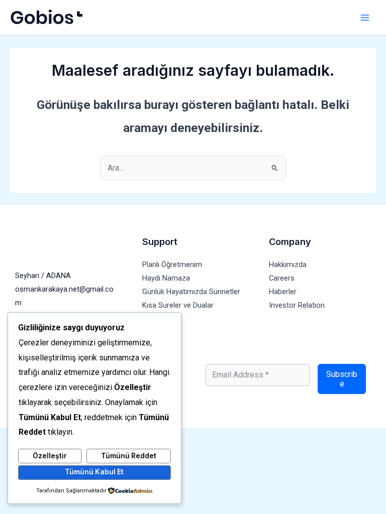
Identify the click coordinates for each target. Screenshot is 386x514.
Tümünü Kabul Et (94, 472)
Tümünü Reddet (128, 456)
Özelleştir (50, 456)
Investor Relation (297, 305)
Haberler (283, 291)
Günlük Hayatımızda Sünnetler (191, 291)
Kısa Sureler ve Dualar (178, 305)
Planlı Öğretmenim (172, 264)
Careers (282, 278)
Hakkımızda (288, 264)
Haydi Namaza (166, 278)
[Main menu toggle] (364, 17)
